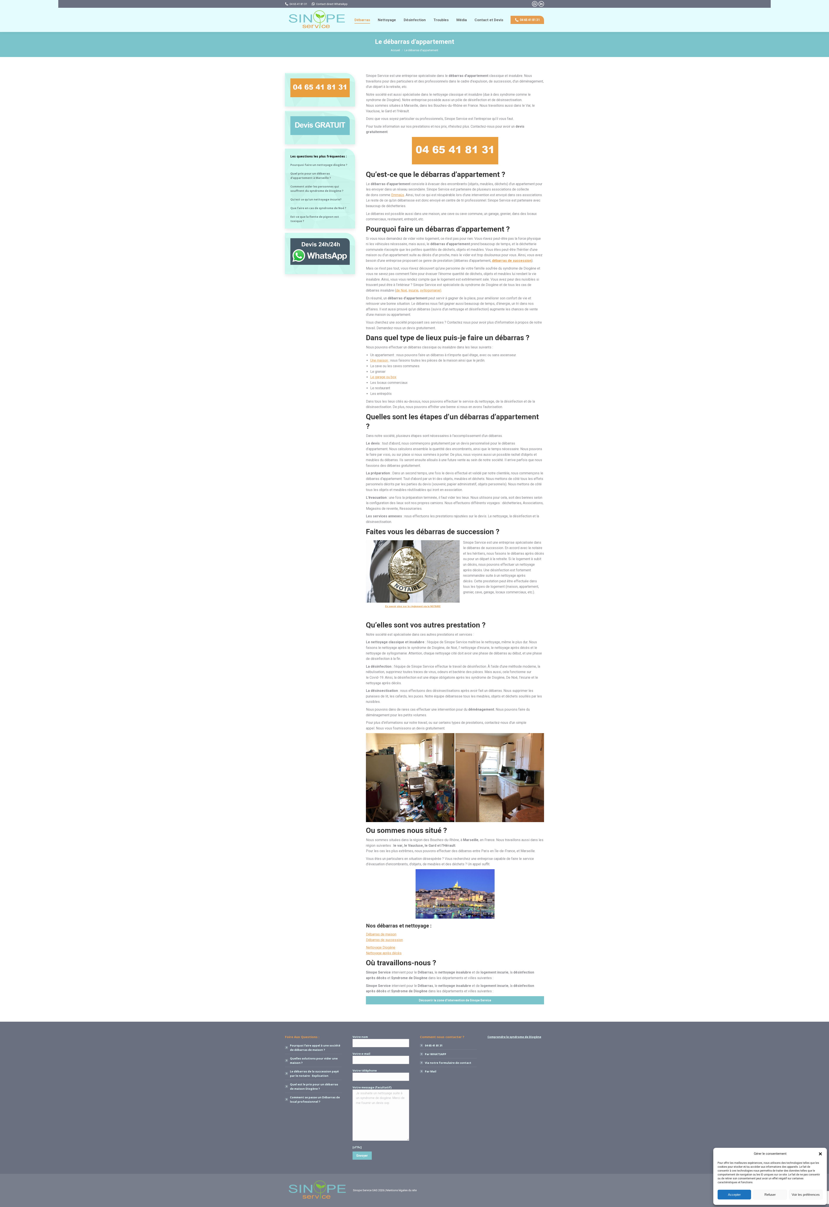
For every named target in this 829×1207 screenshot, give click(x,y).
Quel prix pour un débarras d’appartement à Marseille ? (310, 176)
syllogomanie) (430, 290)
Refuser (770, 1194)
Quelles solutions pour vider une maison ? (314, 1060)
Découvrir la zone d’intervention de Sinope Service (455, 1000)
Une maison (379, 360)
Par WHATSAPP (435, 1054)
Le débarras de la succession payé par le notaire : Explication (314, 1073)
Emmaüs (397, 195)
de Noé (401, 290)
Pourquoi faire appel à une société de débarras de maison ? (315, 1047)
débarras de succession (512, 261)
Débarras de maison (381, 934)
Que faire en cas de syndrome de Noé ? (318, 208)
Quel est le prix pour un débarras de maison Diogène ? (314, 1086)
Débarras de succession (384, 940)
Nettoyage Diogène (380, 947)
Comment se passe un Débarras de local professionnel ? (315, 1099)
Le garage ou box (383, 377)
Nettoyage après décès (384, 953)
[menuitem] (362, 20)
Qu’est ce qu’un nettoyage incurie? (316, 199)
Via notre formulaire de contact (448, 1063)
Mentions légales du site (401, 1190)
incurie (413, 290)
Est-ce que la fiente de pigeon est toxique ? (314, 219)
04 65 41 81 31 (298, 4)
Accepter (734, 1194)
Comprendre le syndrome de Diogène (514, 1037)
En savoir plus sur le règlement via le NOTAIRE (413, 606)
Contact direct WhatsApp (332, 4)
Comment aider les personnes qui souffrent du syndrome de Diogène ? (316, 188)
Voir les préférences (806, 1194)
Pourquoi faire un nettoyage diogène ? (318, 165)
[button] (820, 1154)
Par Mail (430, 1071)
